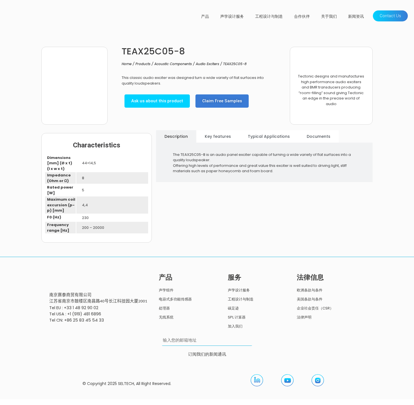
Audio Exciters (207, 63)
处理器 (164, 308)
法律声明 (304, 317)
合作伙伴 (302, 16)
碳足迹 (233, 308)
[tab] (176, 136)
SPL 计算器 (237, 317)
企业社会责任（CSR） (315, 308)
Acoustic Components (173, 63)
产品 (205, 16)
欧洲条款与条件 (309, 290)
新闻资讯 (356, 16)
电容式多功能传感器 (175, 299)
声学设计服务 (232, 16)
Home (127, 63)
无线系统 (166, 317)
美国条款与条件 (309, 299)
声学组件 (166, 290)
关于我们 (329, 16)
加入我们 (235, 326)
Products (142, 63)
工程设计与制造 (269, 16)
